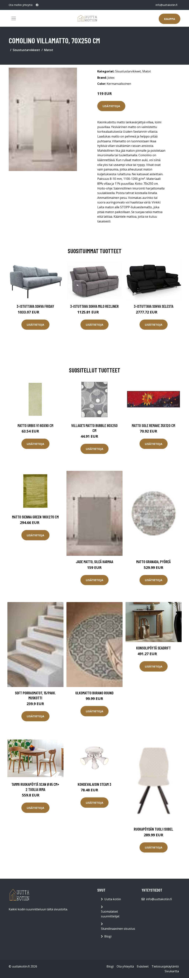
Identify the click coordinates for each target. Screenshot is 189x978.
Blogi (107, 936)
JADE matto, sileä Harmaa (94, 561)
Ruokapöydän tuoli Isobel (153, 829)
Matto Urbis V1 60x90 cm (35, 425)
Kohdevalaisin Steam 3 (94, 784)
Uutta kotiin (112, 899)
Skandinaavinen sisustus (118, 929)
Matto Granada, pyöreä (153, 561)
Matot (48, 50)
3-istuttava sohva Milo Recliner (94, 306)
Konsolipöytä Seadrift (153, 648)
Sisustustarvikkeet (26, 50)
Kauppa (169, 19)
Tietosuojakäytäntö (165, 966)
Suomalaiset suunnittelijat (110, 913)
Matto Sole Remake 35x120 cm (153, 425)
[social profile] (37, 4)
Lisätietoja (111, 106)
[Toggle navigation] (14, 18)
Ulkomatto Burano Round (94, 693)
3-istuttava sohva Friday (35, 306)
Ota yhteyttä (125, 966)
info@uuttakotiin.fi (166, 5)
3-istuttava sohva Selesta (153, 306)
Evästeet (143, 966)
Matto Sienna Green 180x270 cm (35, 517)
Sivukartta (172, 971)
